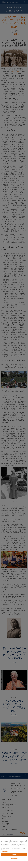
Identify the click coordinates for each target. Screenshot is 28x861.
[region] (14, 848)
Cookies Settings (14, 858)
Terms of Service (4, 851)
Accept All (14, 854)
